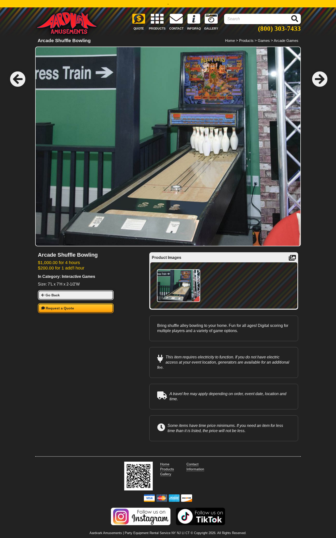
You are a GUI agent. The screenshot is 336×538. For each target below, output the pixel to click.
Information (195, 469)
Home (230, 40)
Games (264, 40)
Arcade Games (286, 40)
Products (246, 40)
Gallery (165, 474)
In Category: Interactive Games (66, 276)
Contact (192, 464)
